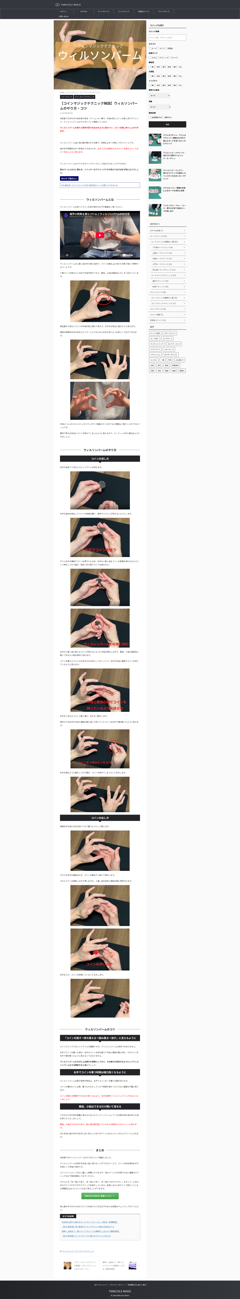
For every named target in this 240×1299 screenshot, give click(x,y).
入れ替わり (180, 360)
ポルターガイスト (170, 354)
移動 (166, 370)
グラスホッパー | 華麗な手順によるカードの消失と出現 (174, 189)
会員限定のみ (157, 117)
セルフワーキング (174, 344)
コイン (162, 48)
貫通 (174, 370)
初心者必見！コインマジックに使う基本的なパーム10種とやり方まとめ (89, 185)
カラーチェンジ (170, 333)
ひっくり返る (155, 333)
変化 (159, 365)
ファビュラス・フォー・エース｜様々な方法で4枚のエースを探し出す (174, 208)
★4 (169, 67)
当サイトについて (100, 1285)
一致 (162, 360)
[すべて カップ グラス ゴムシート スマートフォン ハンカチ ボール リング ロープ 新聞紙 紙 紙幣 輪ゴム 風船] (159, 95)
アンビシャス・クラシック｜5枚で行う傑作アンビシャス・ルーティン (174, 155)
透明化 (182, 370)
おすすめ (83, 11)
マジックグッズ (163, 11)
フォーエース (169, 349)
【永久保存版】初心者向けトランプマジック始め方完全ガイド (88, 1226)
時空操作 (175, 365)
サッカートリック (157, 344)
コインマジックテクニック (84, 1251)
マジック (174, 57)
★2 (158, 67)
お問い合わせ (64, 16)
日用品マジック (143, 11)
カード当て (154, 338)
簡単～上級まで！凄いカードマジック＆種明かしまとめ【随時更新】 (91, 1231)
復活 (166, 365)
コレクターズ (167, 338)
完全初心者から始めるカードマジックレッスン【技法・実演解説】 (90, 1222)
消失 (159, 370)
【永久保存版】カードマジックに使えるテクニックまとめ (86, 1235)
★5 (175, 67)
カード (154, 48)
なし (180, 67)
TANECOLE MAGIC (120, 1291)
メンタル (153, 360)
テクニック (164, 57)
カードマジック (103, 11)
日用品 (170, 48)
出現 (152, 365)
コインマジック (123, 11)
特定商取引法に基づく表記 (137, 1285)
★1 (153, 67)
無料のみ (168, 117)
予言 (170, 360)
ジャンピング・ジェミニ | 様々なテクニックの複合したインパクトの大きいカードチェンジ (174, 174)
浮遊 (152, 370)
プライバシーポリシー (117, 1285)
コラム (154, 57)
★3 (163, 67)
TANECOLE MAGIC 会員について (98, 1196)
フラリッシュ (155, 354)
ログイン (63, 11)
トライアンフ (155, 349)
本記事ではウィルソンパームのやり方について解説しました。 (86, 1157)
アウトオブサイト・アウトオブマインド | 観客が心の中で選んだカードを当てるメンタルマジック (174, 139)
